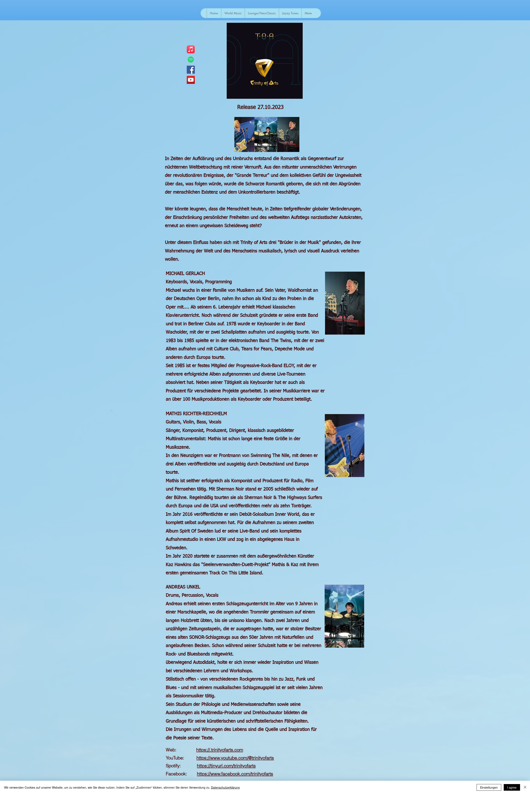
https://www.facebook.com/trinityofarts (235, 774)
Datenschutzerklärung (225, 787)
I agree (512, 787)
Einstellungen (489, 787)
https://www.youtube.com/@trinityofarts (235, 758)
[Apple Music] (191, 49)
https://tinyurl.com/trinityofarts (226, 766)
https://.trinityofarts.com (219, 750)
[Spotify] (191, 59)
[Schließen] (525, 787)
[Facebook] (191, 70)
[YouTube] (191, 80)
